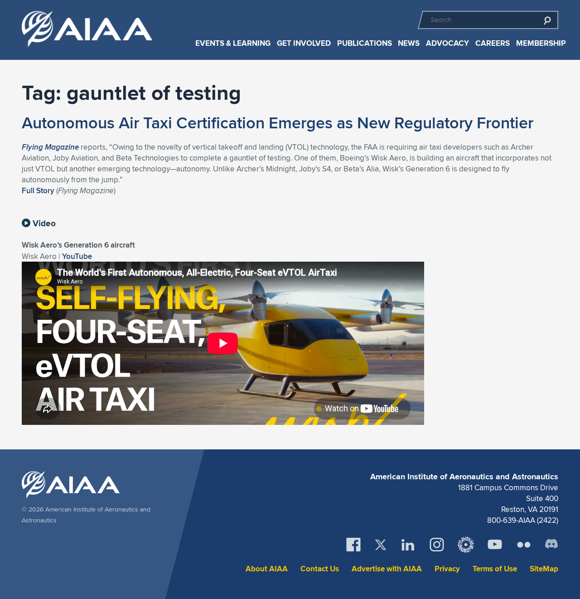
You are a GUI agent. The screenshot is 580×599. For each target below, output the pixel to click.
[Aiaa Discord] (551, 544)
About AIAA (267, 569)
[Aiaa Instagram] (436, 544)
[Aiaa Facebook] (353, 544)
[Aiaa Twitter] (380, 544)
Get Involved (304, 43)
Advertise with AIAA (387, 569)
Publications (364, 43)
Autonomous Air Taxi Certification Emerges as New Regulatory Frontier (277, 122)
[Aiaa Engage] (465, 544)
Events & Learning (233, 43)
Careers (492, 43)
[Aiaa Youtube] (494, 544)
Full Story (38, 190)
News (409, 43)
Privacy (447, 569)
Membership (541, 43)
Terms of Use (495, 569)
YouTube (77, 256)
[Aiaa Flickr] (523, 544)
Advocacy (447, 43)
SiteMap (544, 569)
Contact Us (319, 569)
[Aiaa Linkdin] (407, 544)
